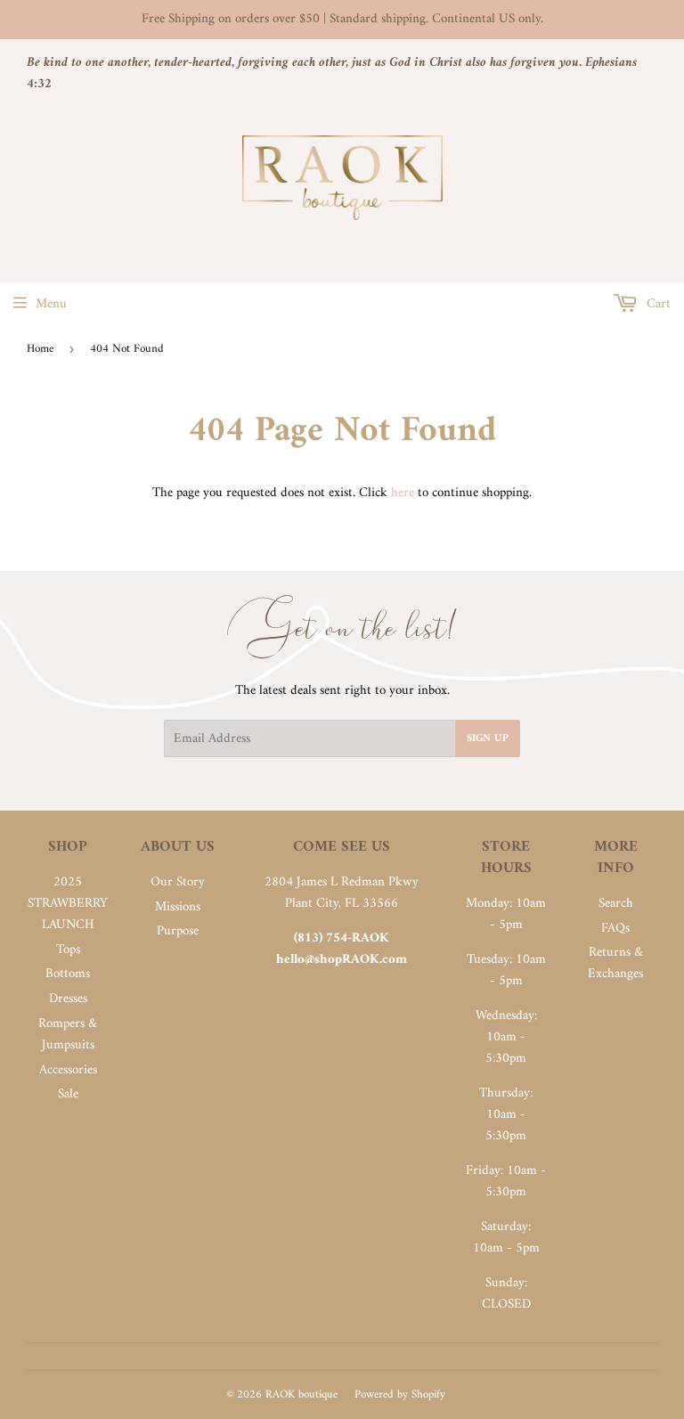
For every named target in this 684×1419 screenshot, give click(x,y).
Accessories (68, 1070)
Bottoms (67, 974)
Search (615, 904)
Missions (177, 907)
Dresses (68, 999)
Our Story (178, 882)
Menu (51, 304)
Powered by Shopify (399, 1394)
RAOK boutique (301, 1394)
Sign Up (488, 739)
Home (40, 348)
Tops (68, 950)
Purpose (178, 931)
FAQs (615, 929)
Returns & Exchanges (615, 963)
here (402, 493)
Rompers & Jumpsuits (67, 1034)
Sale (68, 1094)
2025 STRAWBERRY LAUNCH (68, 903)
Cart (657, 304)
